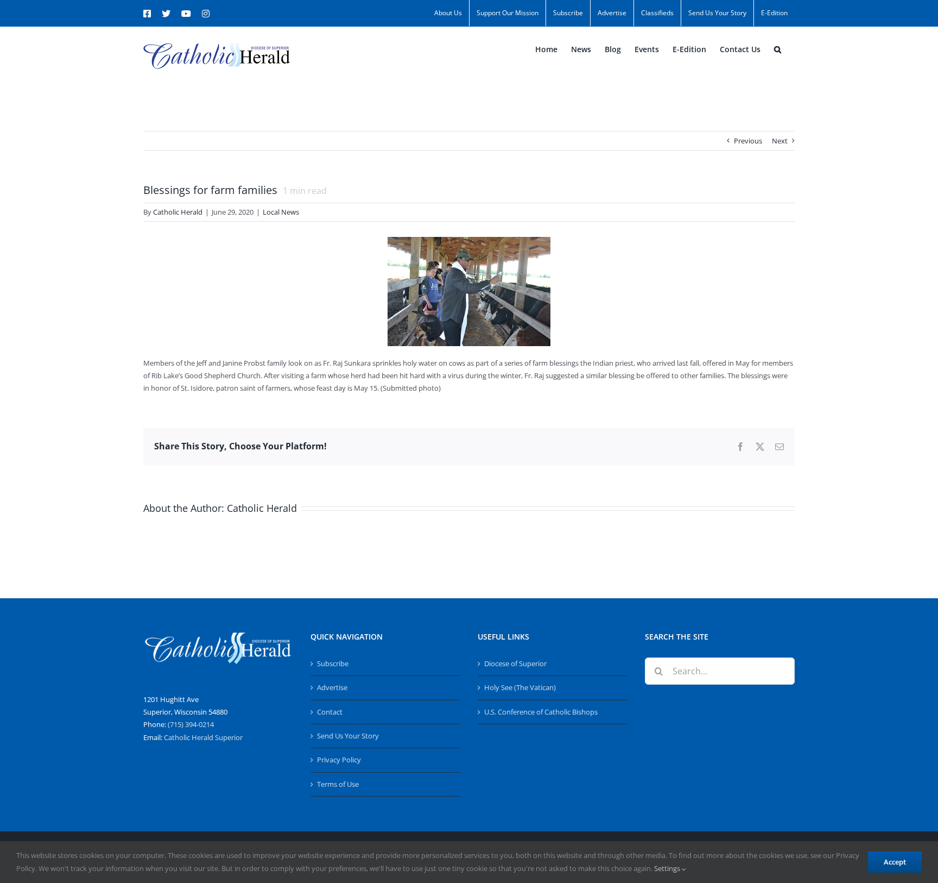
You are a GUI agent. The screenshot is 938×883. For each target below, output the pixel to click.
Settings (668, 868)
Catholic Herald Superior (203, 737)
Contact (330, 712)
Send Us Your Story (348, 736)
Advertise (332, 687)
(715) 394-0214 (191, 724)
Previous (748, 141)
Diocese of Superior (515, 663)
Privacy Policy (339, 760)
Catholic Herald (177, 212)
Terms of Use (338, 784)
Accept (895, 862)
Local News (281, 212)
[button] (777, 49)
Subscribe (332, 663)
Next (780, 141)
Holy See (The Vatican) (520, 687)
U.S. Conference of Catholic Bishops (541, 712)
